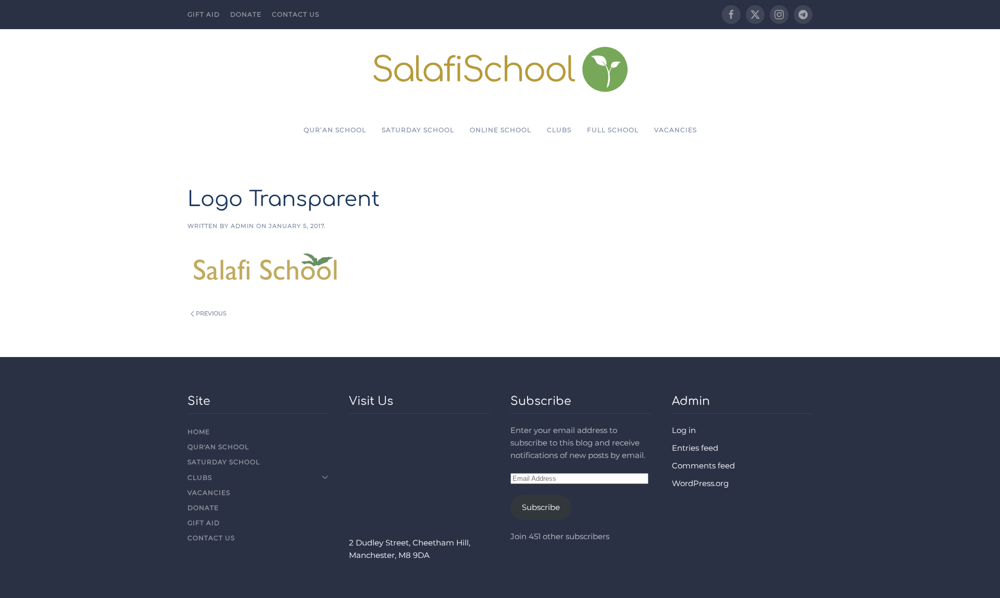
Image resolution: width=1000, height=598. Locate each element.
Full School (613, 130)
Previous (211, 313)
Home (199, 432)
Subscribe (541, 507)
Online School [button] (500, 130)
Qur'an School (218, 447)
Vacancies (675, 130)
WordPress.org (700, 483)
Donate (245, 14)
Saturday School (418, 130)
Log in (684, 430)
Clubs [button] (559, 130)
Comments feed (703, 465)
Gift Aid (204, 14)
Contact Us (295, 14)
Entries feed (695, 448)
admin (242, 226)
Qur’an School (335, 130)
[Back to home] (500, 69)
